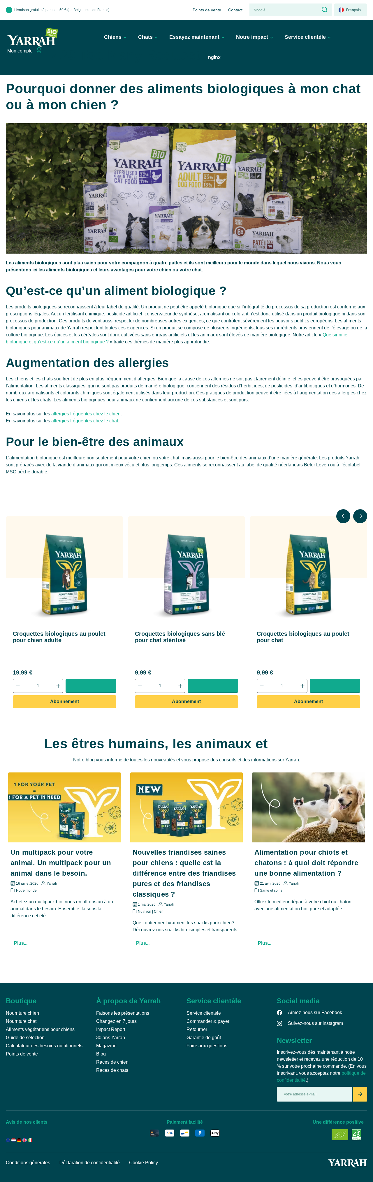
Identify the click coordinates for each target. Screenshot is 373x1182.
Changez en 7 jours (116, 1021)
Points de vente (207, 10)
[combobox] (283, 9)
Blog (101, 1053)
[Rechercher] (324, 9)
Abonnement (64, 701)
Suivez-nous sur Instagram (315, 1023)
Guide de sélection (25, 1037)
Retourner (196, 1029)
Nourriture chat (21, 1021)
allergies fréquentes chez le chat (84, 420)
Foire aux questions (206, 1045)
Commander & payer (207, 1021)
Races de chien (112, 1062)
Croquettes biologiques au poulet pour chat (303, 636)
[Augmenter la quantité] (58, 686)
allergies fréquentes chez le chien (86, 413)
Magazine (106, 1045)
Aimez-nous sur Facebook (315, 1012)
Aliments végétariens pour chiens (40, 1029)
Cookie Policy (143, 1162)
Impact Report (110, 1029)
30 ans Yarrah (110, 1037)
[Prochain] (360, 516)
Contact (235, 10)
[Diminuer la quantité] (17, 686)
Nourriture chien (22, 1013)
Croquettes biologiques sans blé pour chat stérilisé (180, 636)
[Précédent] (343, 516)
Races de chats (112, 1070)
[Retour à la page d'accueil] (32, 37)
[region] (186, 612)
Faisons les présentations (122, 1013)
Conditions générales (28, 1162)
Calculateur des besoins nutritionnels (44, 1045)
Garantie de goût (203, 1037)
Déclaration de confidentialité (89, 1162)
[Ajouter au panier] (91, 685)
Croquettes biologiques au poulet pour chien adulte (59, 636)
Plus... (20, 943)
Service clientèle (203, 1013)
